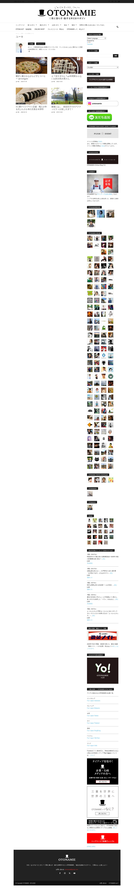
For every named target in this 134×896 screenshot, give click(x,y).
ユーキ (17, 81)
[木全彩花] (96, 328)
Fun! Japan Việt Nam (93, 738)
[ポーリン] (90, 445)
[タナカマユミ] (96, 286)
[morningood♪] (100, 537)
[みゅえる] (90, 390)
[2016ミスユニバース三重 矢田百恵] (96, 404)
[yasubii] (96, 307)
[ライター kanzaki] (103, 252)
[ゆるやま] (103, 341)
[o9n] (110, 424)
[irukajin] (106, 531)
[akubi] (96, 341)
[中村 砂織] (103, 466)
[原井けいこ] (110, 369)
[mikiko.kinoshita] (103, 328)
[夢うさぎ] (90, 362)
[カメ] (96, 438)
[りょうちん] (90, 341)
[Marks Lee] (95, 526)
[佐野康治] (96, 238)
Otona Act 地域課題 (23, 29)
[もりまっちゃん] (96, 293)
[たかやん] (90, 286)
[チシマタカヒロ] (90, 328)
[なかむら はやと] (110, 362)
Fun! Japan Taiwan (92, 716)
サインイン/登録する (33, 1)
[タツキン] (110, 321)
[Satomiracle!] (90, 404)
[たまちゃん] (96, 369)
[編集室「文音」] (96, 411)
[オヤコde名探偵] (110, 438)
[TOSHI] (90, 272)
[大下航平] (96, 383)
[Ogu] (100, 520)
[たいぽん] (90, 383)
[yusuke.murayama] (91, 214)
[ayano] (110, 452)
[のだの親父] (106, 537)
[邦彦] (96, 321)
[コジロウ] (90, 507)
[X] (115, 1)
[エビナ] (103, 404)
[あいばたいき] (110, 404)
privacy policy (91, 846)
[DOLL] (110, 279)
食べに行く (31, 25)
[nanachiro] (90, 265)
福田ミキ (89, 577)
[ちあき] (96, 362)
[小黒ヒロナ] (90, 259)
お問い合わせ (103, 883)
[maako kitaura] (96, 479)
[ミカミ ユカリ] (90, 479)
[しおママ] (96, 259)
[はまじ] (103, 238)
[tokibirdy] (110, 335)
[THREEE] (95, 537)
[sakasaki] (103, 314)
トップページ (20, 25)
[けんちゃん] (111, 520)
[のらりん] (103, 362)
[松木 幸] (96, 300)
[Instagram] (112, 1)
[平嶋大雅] (90, 369)
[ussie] (110, 383)
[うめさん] (90, 459)
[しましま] (103, 417)
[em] (103, 438)
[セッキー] (103, 335)
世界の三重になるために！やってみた (92, 25)
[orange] (110, 252)
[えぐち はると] (103, 300)
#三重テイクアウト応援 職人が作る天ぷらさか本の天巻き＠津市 (31, 108)
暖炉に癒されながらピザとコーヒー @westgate (31, 77)
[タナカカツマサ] (103, 369)
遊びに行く (43, 25)
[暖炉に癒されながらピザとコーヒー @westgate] (31, 65)
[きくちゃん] (90, 307)
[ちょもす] (90, 424)
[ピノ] (96, 452)
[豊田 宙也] (111, 537)
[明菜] (96, 424)
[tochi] (90, 335)
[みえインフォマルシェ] (103, 355)
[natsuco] (110, 272)
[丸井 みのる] (96, 417)
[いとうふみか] (103, 452)
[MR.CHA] (103, 397)
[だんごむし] (90, 411)
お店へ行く (55, 25)
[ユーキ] (90, 376)
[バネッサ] (95, 520)
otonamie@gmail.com (71, 869)
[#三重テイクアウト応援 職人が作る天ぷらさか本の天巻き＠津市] (31, 96)
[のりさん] (103, 383)
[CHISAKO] (90, 355)
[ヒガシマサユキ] (103, 479)
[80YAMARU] (110, 445)
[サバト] (110, 307)
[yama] (90, 397)
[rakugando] (106, 542)
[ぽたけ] (110, 286)
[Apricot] (110, 479)
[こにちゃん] (103, 279)
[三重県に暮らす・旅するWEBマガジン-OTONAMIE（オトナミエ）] (67, 13)
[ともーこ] (91, 223)
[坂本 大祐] (90, 493)
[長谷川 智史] (103, 431)
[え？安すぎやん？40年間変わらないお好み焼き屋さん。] (67, 65)
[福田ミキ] (101, 214)
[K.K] (110, 466)
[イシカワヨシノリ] (110, 300)
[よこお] (95, 542)
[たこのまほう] (103, 286)
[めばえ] (96, 431)
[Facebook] (109, 1)
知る (65, 25)
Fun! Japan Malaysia (93, 708)
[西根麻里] (103, 272)
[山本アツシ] (110, 293)
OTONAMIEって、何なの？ (76, 29)
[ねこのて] (89, 542)
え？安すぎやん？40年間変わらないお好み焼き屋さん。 (66, 77)
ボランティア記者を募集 (104, 194)
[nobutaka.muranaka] (110, 459)
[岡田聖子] (90, 238)
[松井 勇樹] (110, 245)
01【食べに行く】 (56, 73)
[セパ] (96, 279)
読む (104, 559)
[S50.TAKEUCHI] (110, 328)
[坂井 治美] (103, 348)
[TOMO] (90, 314)
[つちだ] (96, 376)
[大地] (100, 542)
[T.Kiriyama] (110, 348)
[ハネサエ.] (90, 245)
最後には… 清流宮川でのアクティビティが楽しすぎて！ (66, 108)
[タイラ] (96, 355)
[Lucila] (90, 300)
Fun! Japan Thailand (93, 723)
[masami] (103, 390)
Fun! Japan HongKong (93, 730)
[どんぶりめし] (111, 526)
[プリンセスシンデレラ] (103, 245)
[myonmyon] (103, 376)
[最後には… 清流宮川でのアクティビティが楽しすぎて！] (67, 96)
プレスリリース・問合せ (56, 29)
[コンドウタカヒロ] (103, 445)
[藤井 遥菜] (96, 397)
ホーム (17, 33)
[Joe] (96, 314)
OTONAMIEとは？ (114, 883)
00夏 (53, 103)
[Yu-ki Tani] (110, 417)
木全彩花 (89, 563)
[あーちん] (96, 348)
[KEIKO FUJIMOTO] (96, 390)
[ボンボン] (95, 531)
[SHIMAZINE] (96, 245)
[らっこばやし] (90, 321)
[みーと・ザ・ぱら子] (90, 293)
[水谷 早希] (103, 459)
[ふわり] (110, 397)
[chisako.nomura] (90, 438)
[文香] (103, 411)
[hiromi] (110, 259)
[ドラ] (89, 537)
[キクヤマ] (90, 417)
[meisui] (110, 355)
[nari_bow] (110, 214)
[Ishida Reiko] (90, 431)
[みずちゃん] (110, 411)
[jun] (90, 279)
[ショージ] (110, 341)
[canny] (96, 335)
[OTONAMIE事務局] (89, 520)
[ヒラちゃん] (100, 531)
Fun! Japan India (92, 745)
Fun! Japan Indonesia (93, 701)
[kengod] (100, 526)
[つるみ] (90, 452)
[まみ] (89, 526)
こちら (103, 146)
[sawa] (103, 293)
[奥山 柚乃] (110, 431)
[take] (111, 531)
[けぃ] (96, 272)
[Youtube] (119, 1)
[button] (117, 27)
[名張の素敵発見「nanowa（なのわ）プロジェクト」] (103, 321)
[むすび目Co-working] (96, 445)
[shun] (103, 265)
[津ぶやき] (110, 314)
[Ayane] (110, 390)
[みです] (103, 424)
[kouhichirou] (89, 531)
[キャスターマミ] (110, 238)
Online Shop (39, 29)
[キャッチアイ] (96, 459)
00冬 (17, 73)
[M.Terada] (90, 466)
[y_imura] (103, 259)
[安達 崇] (90, 348)
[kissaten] (110, 376)
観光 (73, 25)
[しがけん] (96, 466)
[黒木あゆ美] (103, 307)
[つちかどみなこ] (110, 265)
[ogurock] (96, 265)
